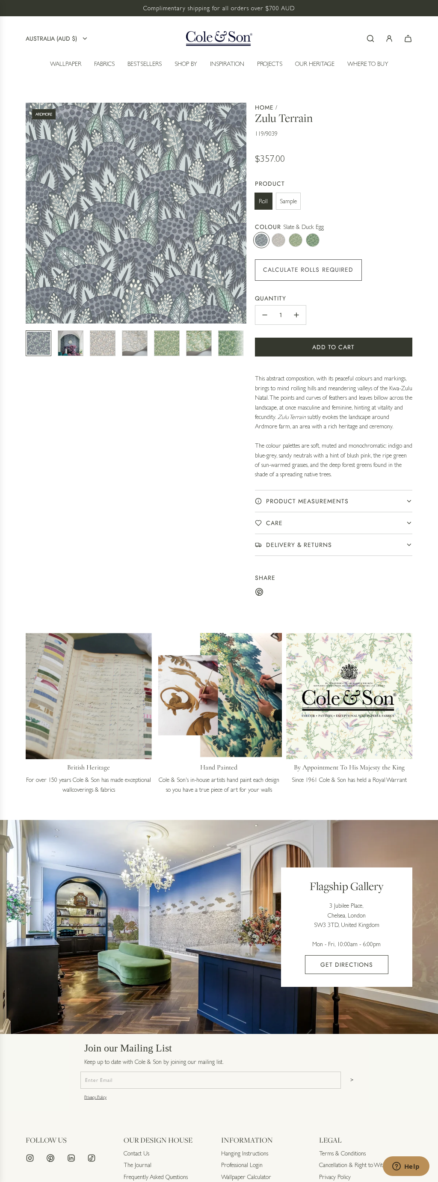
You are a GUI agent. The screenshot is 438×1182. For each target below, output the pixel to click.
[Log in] (389, 38)
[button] (32, 213)
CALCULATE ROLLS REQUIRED (308, 269)
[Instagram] (30, 1158)
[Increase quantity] (296, 315)
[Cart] (408, 38)
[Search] (370, 38)
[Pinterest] (50, 1158)
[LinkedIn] (71, 1158)
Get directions (346, 964)
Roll (263, 201)
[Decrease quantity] (264, 315)
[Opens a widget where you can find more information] (405, 1167)
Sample (288, 201)
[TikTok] (91, 1158)
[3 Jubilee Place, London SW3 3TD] (219, 927)
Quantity (270, 298)
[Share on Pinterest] (259, 593)
